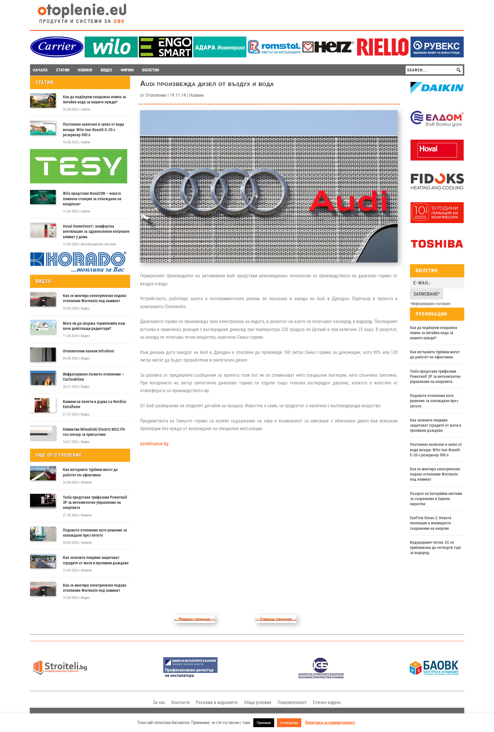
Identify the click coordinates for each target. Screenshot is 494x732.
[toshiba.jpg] (437, 252)
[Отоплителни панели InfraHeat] (43, 355)
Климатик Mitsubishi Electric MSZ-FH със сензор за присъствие (94, 432)
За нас (159, 702)
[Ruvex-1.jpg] (437, 56)
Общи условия (257, 702)
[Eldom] (437, 128)
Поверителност (292, 702)
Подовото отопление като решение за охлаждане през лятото (95, 533)
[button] (458, 70)
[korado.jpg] (78, 271)
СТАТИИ (62, 70)
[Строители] (60, 677)
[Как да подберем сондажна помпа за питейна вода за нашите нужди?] (43, 100)
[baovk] (434, 677)
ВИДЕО (106, 70)
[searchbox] (434, 70)
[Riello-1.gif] (382, 56)
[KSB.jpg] (321, 677)
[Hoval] (437, 159)
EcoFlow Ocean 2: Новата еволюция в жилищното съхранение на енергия (430, 523)
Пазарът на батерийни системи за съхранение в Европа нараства (436, 498)
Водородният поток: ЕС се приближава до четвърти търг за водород (435, 547)
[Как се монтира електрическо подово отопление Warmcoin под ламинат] (43, 299)
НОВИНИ (85, 70)
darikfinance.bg (154, 443)
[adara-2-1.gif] (219, 56)
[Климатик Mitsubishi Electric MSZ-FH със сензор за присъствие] (43, 433)
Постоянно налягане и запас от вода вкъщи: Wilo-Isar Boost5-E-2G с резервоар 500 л (93, 129)
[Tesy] (78, 182)
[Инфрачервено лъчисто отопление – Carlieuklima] (43, 378)
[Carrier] (56, 56)
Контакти (181, 702)
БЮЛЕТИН (150, 70)
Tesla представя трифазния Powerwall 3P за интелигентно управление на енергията (95, 502)
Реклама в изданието (217, 702)
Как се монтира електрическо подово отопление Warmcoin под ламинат (94, 298)
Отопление (156, 95)
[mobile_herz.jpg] (328, 56)
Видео (85, 308)
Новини (86, 482)
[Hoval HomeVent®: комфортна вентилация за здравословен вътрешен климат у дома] (43, 230)
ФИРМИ (127, 70)
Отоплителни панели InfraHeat (88, 351)
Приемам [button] (264, 723)
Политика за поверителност (330, 722)
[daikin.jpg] (437, 97)
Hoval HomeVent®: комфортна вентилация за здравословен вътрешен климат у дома (96, 231)
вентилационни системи (98, 244)
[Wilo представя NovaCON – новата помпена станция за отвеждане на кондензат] (43, 197)
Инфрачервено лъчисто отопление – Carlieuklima (93, 377)
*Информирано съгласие (430, 303)
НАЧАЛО (40, 70)
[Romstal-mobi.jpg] (274, 56)
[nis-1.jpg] (190, 677)
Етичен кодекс (327, 702)
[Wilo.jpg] (111, 56)
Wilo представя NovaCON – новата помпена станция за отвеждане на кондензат (92, 198)
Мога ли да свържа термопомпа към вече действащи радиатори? (94, 326)
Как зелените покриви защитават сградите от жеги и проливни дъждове (96, 560)
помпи (85, 109)
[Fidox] (437, 190)
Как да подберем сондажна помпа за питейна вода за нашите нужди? (94, 99)
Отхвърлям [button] (289, 723)
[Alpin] (437, 221)
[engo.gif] (165, 56)
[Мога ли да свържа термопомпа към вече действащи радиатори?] (43, 327)
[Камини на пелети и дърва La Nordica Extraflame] (43, 405)
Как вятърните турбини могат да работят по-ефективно (90, 472)
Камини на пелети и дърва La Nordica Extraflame (94, 404)
